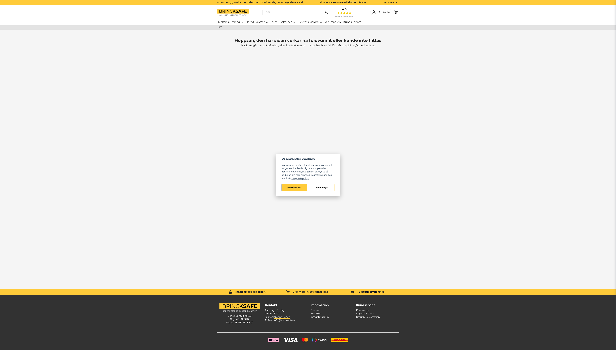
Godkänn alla (294, 187)
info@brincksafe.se (284, 320)
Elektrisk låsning (308, 22)
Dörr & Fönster (255, 22)
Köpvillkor (316, 313)
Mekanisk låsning (229, 22)
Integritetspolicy (320, 317)
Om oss (315, 310)
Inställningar (321, 187)
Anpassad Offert (365, 313)
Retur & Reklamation (368, 317)
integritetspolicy (300, 178)
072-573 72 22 (282, 317)
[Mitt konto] (381, 12)
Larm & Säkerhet (281, 22)
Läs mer (362, 2)
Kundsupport (352, 22)
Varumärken (333, 22)
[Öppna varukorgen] (395, 12)
